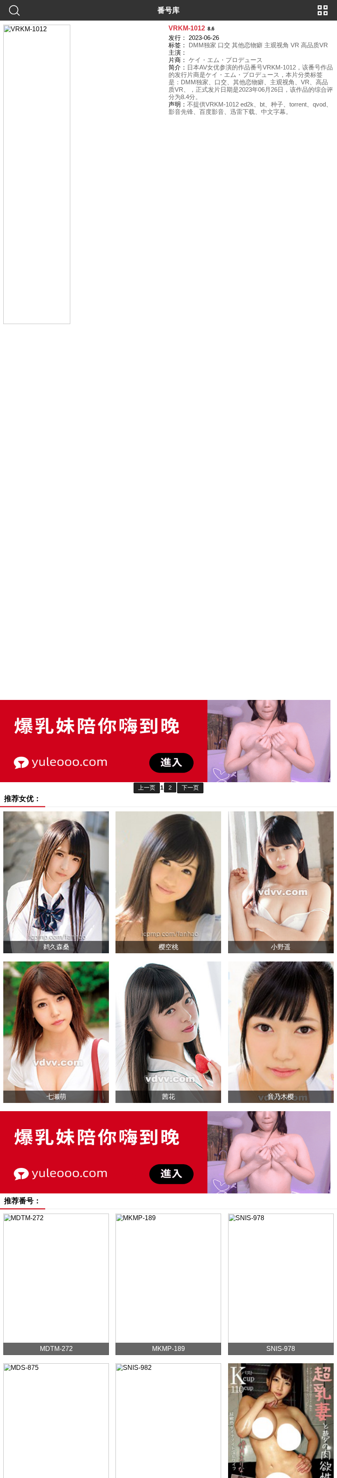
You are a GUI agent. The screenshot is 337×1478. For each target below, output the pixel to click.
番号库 (168, 10)
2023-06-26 (204, 37)
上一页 (146, 787)
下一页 (190, 787)
